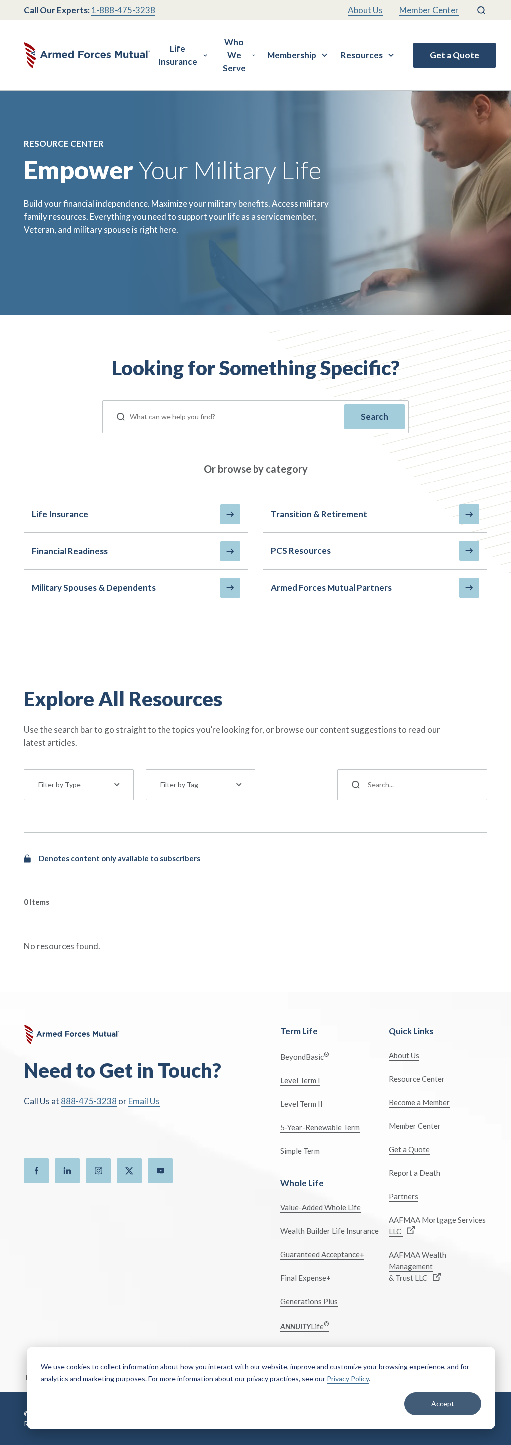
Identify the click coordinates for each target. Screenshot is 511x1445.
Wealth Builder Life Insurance (329, 1230)
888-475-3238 (89, 1101)
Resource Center (417, 1078)
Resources (362, 55)
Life (304, 1325)
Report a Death (414, 1172)
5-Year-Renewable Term (320, 1127)
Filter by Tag (179, 784)
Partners (403, 1196)
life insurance (60, 514)
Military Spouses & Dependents (94, 587)
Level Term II (301, 1103)
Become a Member (419, 1102)
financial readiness (70, 551)
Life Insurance (177, 55)
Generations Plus (309, 1301)
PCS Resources (301, 550)
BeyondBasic (304, 1056)
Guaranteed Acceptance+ (322, 1254)
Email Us (144, 1101)
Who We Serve (234, 55)
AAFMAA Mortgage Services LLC (437, 1225)
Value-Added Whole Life (320, 1207)
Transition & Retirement (319, 514)
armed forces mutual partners (331, 587)
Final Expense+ (305, 1277)
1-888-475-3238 (123, 10)
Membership (291, 55)
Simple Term (300, 1150)
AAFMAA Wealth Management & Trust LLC (417, 1266)
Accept (442, 1403)
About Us (365, 10)
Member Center (429, 10)
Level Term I (300, 1080)
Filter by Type (59, 784)
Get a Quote (454, 55)
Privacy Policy (348, 1378)
